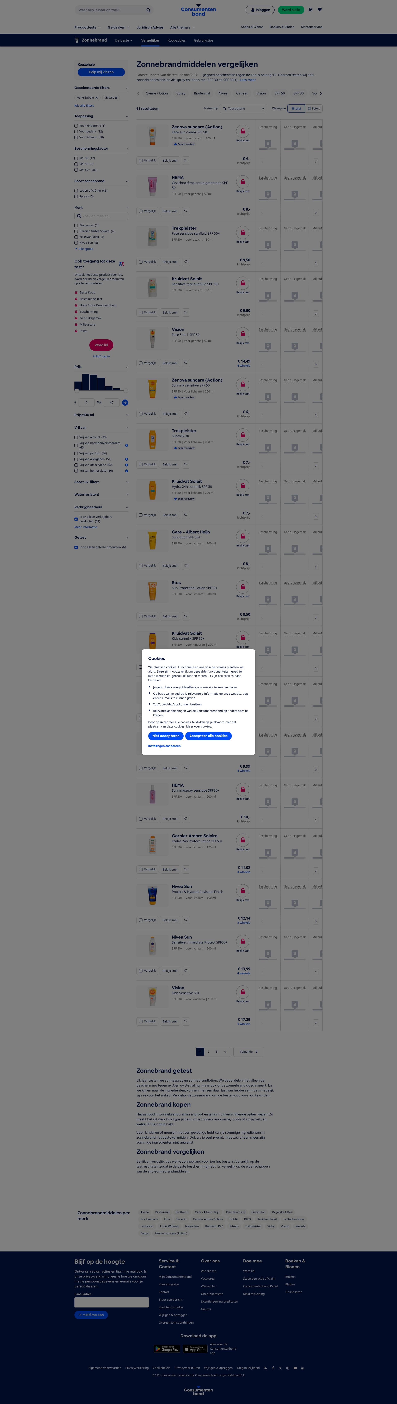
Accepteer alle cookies (208, 736)
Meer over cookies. (199, 726)
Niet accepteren (165, 736)
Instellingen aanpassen (164, 746)
